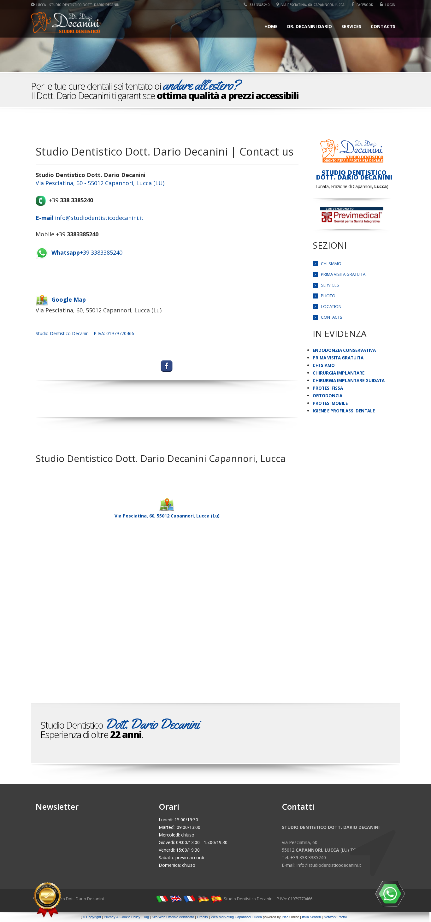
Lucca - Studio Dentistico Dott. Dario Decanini (78, 5)
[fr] (189, 898)
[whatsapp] (390, 893)
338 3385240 (259, 5)
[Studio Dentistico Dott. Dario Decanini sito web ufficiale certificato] (47, 900)
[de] (203, 898)
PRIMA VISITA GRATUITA (343, 274)
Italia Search (311, 917)
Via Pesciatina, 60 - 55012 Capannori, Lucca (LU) (100, 183)
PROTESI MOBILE (330, 403)
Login (389, 5)
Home (271, 26)
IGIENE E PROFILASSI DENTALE (344, 411)
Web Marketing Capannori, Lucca (236, 917)
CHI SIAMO (331, 263)
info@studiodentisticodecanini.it (90, 218)
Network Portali (335, 917)
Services (351, 26)
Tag (146, 917)
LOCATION (331, 306)
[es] (216, 898)
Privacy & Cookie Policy (122, 917)
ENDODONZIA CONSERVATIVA (344, 350)
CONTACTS (331, 317)
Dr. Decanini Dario (309, 26)
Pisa (285, 917)
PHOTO (328, 295)
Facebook (364, 5)
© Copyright (92, 917)
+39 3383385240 (86, 252)
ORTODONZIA (327, 396)
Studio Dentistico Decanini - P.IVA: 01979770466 (85, 333)
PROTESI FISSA (328, 388)
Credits (202, 917)
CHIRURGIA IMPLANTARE (338, 373)
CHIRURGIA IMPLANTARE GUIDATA (349, 380)
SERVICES (330, 285)
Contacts (383, 26)
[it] (162, 898)
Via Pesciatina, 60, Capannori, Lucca (312, 5)
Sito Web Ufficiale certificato (173, 917)
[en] (175, 898)
